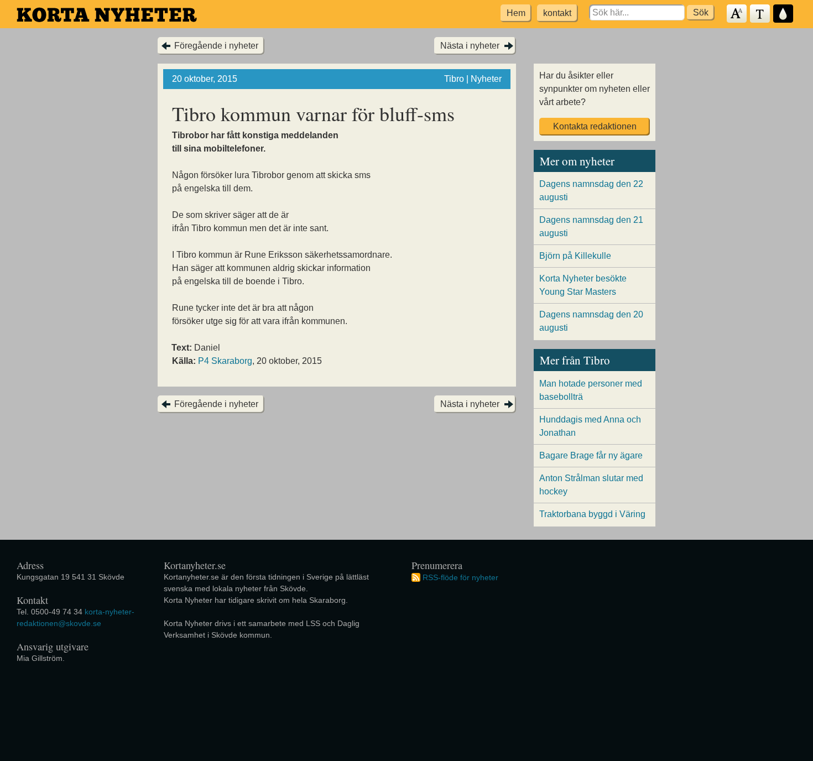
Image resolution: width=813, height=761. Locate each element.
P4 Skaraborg (225, 361)
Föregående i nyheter (216, 45)
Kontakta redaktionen (595, 126)
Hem (516, 13)
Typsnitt (760, 14)
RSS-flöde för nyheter (460, 576)
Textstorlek (737, 14)
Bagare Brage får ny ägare (591, 455)
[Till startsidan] (107, 14)
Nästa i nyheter (469, 45)
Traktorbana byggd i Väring (592, 514)
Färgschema (783, 14)
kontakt (557, 13)
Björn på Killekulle (575, 255)
